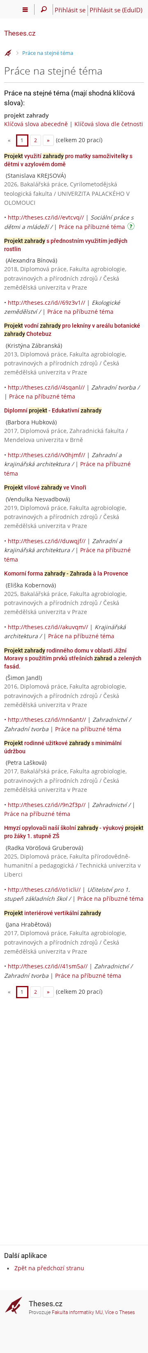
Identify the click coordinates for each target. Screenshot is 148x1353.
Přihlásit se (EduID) (116, 10)
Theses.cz (19, 33)
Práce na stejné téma (47, 53)
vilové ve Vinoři (45, 487)
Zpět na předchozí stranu (49, 1268)
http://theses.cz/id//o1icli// (44, 889)
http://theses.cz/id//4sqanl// (46, 387)
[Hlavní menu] (25, 9)
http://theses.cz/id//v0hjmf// (46, 455)
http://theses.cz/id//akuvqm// (48, 627)
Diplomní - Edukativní (53, 410)
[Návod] (131, 227)
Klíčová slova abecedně (36, 124)
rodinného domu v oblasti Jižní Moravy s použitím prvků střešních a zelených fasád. (72, 658)
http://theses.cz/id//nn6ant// (47, 719)
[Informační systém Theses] (8, 53)
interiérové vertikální (52, 913)
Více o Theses (120, 1312)
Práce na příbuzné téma (92, 227)
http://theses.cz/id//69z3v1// (46, 302)
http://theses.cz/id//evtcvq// (46, 217)
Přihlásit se (70, 10)
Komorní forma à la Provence (66, 573)
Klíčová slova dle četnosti (108, 124)
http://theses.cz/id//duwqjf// (47, 541)
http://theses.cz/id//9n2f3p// (47, 805)
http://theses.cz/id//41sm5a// (48, 966)
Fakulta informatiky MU (77, 1312)
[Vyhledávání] (44, 9)
